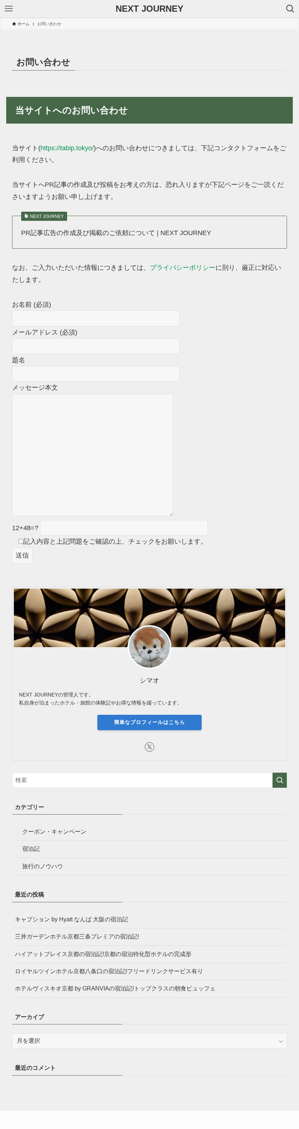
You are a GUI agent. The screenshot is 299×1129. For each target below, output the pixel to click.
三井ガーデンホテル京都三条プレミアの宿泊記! (77, 936)
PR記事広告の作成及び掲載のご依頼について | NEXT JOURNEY (116, 233)
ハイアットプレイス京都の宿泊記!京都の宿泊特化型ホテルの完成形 (103, 954)
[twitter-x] (149, 747)
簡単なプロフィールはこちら (149, 722)
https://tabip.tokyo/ (67, 148)
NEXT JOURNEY (149, 8)
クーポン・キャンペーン (54, 831)
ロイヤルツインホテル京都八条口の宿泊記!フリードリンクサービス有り (109, 971)
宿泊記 (31, 849)
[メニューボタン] (9, 9)
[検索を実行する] (279, 780)
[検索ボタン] (290, 9)
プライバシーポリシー (182, 267)
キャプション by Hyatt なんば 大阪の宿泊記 (71, 919)
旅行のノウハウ (42, 866)
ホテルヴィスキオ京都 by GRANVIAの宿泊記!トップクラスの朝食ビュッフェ (115, 988)
